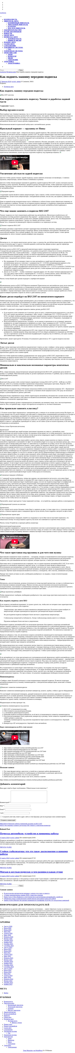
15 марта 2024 (4, 837)
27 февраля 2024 (5, 81)
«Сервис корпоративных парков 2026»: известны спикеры (23, 895)
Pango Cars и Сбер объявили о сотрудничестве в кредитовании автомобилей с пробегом (33, 897)
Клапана (12, 26)
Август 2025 (8, 947)
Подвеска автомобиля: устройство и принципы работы (29, 833)
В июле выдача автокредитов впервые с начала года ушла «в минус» (27, 893)
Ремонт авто (10, 42)
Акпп (10, 54)
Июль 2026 (7, 928)
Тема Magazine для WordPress (32, 1050)
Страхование (10, 46)
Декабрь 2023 (8, 982)
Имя (2, 806)
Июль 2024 (7, 970)
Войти (6, 993)
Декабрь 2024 (8, 961)
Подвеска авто (11, 37)
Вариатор (12, 56)
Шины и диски (14, 40)
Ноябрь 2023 (8, 984)
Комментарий (5, 802)
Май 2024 (7, 974)
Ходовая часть (14, 39)
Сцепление (13, 60)
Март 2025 (7, 956)
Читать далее (6, 847)
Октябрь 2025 (8, 944)
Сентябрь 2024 (9, 967)
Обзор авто (9, 35)
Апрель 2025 (8, 954)
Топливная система (13, 47)
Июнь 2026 (7, 930)
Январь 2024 (8, 981)
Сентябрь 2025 (9, 946)
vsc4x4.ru (3, 13)
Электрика (9, 61)
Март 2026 (7, 935)
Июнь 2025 (7, 951)
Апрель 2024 (8, 975)
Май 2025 (7, 953)
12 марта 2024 (4, 876)
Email (2, 809)
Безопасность (10, 19)
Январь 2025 (8, 960)
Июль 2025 (7, 949)
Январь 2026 (8, 938)
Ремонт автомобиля (10, 1026)
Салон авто (9, 44)
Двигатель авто (11, 21)
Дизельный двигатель (18, 24)
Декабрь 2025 (8, 940)
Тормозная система (13, 51)
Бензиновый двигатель (18, 23)
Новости (8, 33)
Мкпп (10, 58)
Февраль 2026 (8, 937)
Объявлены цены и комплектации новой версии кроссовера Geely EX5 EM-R (30, 898)
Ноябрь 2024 (8, 963)
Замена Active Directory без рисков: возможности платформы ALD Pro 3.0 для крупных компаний (36, 900)
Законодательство (12, 30)
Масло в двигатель (16, 28)
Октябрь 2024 (8, 965)
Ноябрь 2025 (8, 942)
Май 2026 (7, 931)
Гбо (9, 49)
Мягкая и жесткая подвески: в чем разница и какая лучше (31, 872)
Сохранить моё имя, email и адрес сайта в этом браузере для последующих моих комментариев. (34, 817)
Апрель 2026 (8, 933)
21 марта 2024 (4, 858)
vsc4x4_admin (16, 81)
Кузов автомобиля (12, 32)
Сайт (1, 813)
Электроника (14, 63)
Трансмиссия (10, 53)
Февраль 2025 (8, 958)
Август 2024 (8, 968)
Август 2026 (8, 926)
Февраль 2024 (8, 979)
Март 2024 (7, 977)
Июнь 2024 (7, 972)
